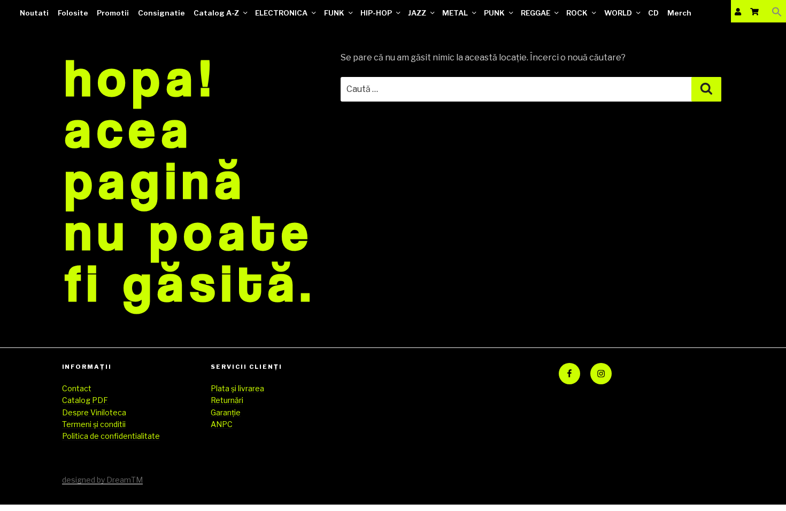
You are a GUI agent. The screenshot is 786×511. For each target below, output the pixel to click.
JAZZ (417, 13)
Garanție (226, 412)
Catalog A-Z (216, 13)
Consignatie (161, 13)
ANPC (222, 424)
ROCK (577, 13)
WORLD (618, 13)
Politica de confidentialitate (111, 435)
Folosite (73, 13)
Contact (76, 388)
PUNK (494, 13)
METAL (455, 13)
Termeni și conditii (94, 424)
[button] (777, 11)
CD (653, 13)
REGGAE (535, 13)
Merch (679, 13)
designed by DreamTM (102, 479)
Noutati (34, 13)
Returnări (227, 400)
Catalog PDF (85, 400)
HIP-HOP (376, 13)
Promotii (113, 13)
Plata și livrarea (237, 388)
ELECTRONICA (281, 13)
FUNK (334, 13)
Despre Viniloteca (94, 412)
